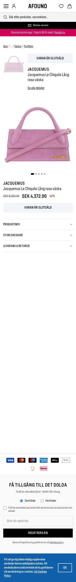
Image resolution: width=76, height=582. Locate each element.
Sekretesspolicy (57, 542)
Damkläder (30, 500)
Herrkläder (50, 500)
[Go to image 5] (44, 174)
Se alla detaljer (36, 88)
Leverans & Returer (16, 246)
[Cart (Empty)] (69, 6)
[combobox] (38, 17)
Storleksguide (13, 235)
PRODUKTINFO (11, 224)
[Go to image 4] (42, 174)
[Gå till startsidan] (37, 6)
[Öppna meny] (6, 6)
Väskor (17, 46)
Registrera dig (38, 533)
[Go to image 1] (32, 174)
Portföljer (28, 46)
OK (65, 568)
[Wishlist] (61, 6)
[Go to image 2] (36, 174)
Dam (5, 46)
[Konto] (14, 6)
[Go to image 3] (39, 174)
